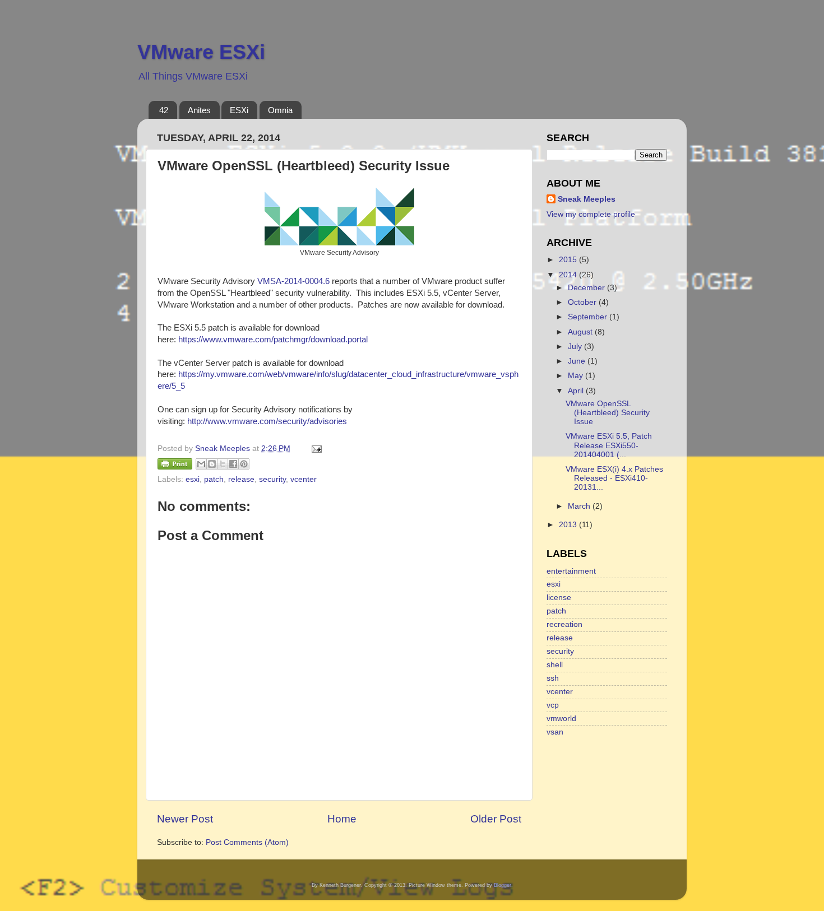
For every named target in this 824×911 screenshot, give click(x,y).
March (580, 506)
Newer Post (185, 819)
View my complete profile (591, 214)
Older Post (495, 819)
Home (342, 819)
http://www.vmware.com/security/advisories (267, 421)
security (272, 479)
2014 (569, 275)
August (581, 332)
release (241, 479)
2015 (569, 259)
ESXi (239, 110)
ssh (553, 678)
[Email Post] (315, 448)
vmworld (561, 718)
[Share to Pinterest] (243, 464)
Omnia (280, 110)
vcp (553, 705)
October (583, 302)
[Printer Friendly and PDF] (175, 465)
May (576, 375)
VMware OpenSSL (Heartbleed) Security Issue (608, 412)
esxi (193, 479)
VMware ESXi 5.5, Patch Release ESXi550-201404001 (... (609, 445)
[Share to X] (222, 464)
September (588, 317)
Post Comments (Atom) (247, 842)
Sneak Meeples (586, 199)
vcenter (303, 479)
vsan (555, 732)
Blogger (502, 885)
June (577, 361)
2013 (569, 524)
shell (555, 665)
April (577, 391)
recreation (564, 624)
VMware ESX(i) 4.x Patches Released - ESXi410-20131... (614, 478)
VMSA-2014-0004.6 (293, 281)
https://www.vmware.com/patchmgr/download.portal (273, 339)
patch (214, 479)
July (576, 346)
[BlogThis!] (211, 464)
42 (163, 110)
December (587, 287)
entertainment (571, 571)
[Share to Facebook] (233, 464)
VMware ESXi (201, 51)
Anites (199, 110)
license (559, 597)
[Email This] (201, 464)
